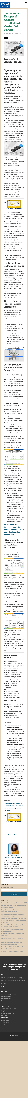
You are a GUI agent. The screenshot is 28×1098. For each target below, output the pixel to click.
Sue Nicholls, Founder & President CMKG (13, 33)
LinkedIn (6, 880)
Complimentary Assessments (8, 1008)
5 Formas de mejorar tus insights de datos (12, 951)
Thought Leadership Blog (7, 1013)
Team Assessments (6, 996)
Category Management (14, 834)
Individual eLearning (6, 998)
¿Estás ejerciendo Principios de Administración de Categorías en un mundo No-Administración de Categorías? (13, 920)
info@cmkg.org (5, 1020)
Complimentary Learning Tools (8, 1011)
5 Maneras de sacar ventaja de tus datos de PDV (14, 903)
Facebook (4, 880)
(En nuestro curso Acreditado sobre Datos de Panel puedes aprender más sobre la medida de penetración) (14, 529)
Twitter (8, 880)
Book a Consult (4, 1000)
